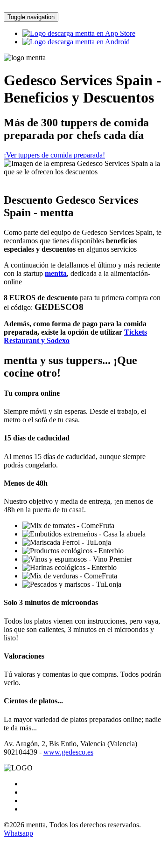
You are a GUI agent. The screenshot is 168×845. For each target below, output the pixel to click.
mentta (56, 273)
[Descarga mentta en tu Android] (76, 42)
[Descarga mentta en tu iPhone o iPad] (78, 33)
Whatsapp (18, 833)
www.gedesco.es (68, 752)
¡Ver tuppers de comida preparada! (54, 155)
